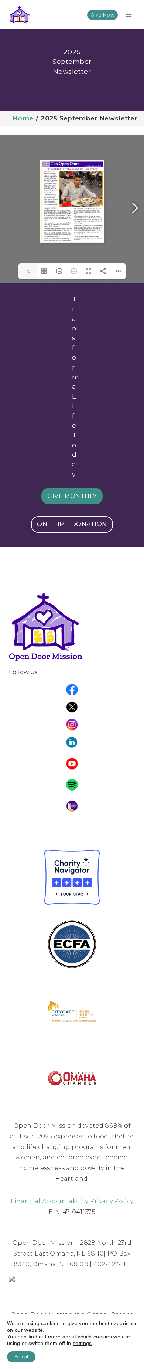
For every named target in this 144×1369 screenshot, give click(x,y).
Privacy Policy (111, 1201)
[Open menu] (128, 14)
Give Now (102, 15)
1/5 (28, 271)
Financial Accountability (50, 1201)
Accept (21, 1356)
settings (82, 1343)
